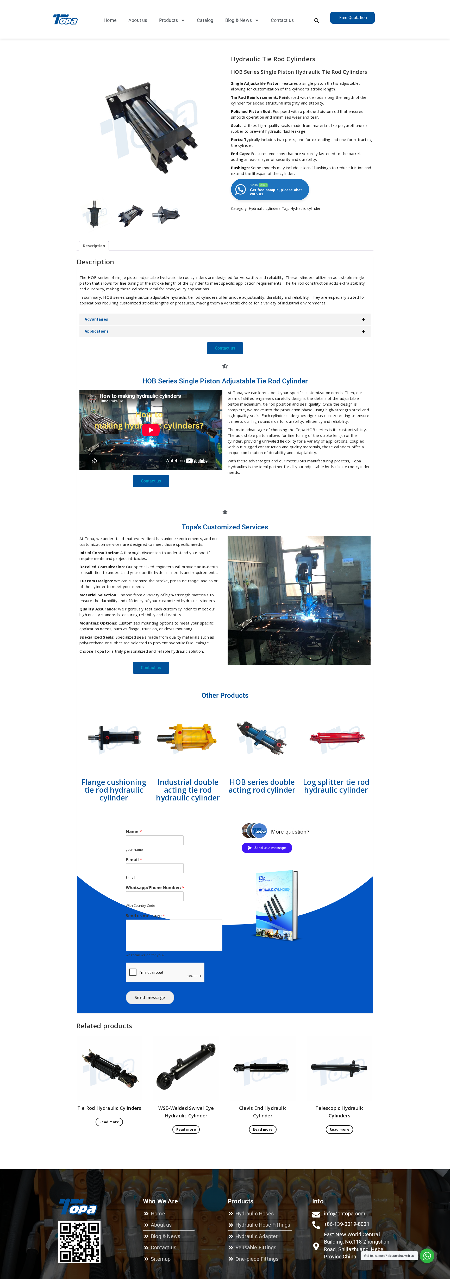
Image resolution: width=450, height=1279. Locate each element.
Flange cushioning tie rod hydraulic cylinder (113, 790)
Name (134, 831)
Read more (109, 1121)
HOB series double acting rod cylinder (262, 786)
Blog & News (238, 20)
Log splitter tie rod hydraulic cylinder (336, 786)
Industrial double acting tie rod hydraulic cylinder (188, 790)
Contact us (282, 20)
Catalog (205, 20)
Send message (150, 997)
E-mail (134, 859)
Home (110, 20)
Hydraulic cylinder (305, 208)
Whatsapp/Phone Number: (155, 887)
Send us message (145, 916)
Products (168, 20)
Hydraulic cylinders (265, 208)
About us (137, 20)
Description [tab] (94, 245)
